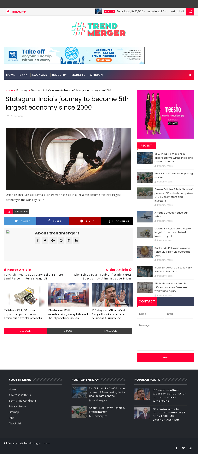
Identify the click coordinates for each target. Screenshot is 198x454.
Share (57, 221)
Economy (40, 75)
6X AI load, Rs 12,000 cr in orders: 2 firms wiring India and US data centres (173, 157)
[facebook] (177, 448)
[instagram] (190, 448)
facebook (110, 330)
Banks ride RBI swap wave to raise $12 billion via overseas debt (172, 251)
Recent (146, 145)
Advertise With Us (20, 395)
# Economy (21, 211)
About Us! (15, 423)
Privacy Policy (17, 406)
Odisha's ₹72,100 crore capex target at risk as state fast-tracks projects (23, 314)
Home (10, 75)
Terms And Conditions (23, 400)
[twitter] (183, 448)
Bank (24, 75)
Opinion (96, 75)
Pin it (90, 221)
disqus (68, 330)
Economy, (18, 116)
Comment (123, 221)
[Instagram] (183, 4)
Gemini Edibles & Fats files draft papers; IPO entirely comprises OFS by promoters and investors (173, 195)
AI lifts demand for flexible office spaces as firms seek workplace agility (171, 287)
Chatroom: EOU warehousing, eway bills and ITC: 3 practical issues (68, 314)
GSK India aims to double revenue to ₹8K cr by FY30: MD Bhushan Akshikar (170, 414)
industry (59, 75)
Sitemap (14, 412)
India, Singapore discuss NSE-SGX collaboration (173, 269)
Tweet (25, 221)
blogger (25, 330)
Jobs (11, 418)
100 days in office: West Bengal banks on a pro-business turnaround (108, 314)
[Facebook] (190, 4)
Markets (101, 11)
